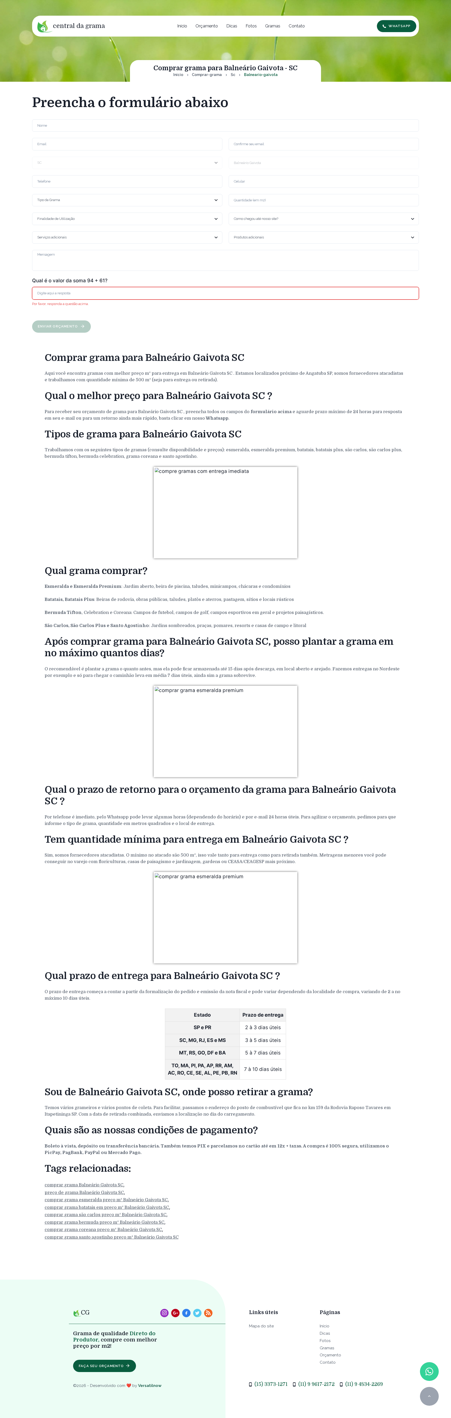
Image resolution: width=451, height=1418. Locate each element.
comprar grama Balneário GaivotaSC (84, 1185)
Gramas (272, 25)
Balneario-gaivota (261, 75)
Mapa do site (261, 1325)
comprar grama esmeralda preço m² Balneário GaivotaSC (106, 1200)
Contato (297, 25)
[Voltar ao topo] (429, 1396)
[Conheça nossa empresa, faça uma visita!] (175, 1313)
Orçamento (206, 25)
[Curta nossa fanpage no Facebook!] (186, 1313)
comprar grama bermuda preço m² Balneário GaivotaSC (104, 1222)
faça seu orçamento (101, 1366)
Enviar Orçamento (58, 326)
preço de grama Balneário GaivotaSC (84, 1192)
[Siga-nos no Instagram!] (164, 1313)
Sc (233, 75)
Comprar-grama (207, 75)
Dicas (231, 25)
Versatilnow (150, 1385)
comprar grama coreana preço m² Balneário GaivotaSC (103, 1229)
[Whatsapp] (429, 1371)
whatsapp (400, 26)
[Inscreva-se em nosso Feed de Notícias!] (208, 1313)
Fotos (251, 25)
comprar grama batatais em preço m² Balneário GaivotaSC (107, 1207)
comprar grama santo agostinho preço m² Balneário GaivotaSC (112, 1237)
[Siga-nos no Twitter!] (197, 1313)
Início (182, 25)
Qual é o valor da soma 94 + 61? (70, 281)
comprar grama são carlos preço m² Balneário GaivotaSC (105, 1214)
